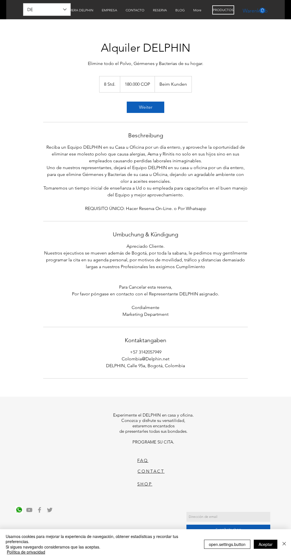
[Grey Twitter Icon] (49, 510)
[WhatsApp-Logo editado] (19, 510)
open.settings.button (227, 544)
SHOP (144, 484)
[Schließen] (284, 544)
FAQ (142, 460)
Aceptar (266, 544)
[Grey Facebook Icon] (39, 510)
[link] (145, 107)
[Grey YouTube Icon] (29, 510)
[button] (254, 11)
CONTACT (151, 471)
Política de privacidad (26, 552)
